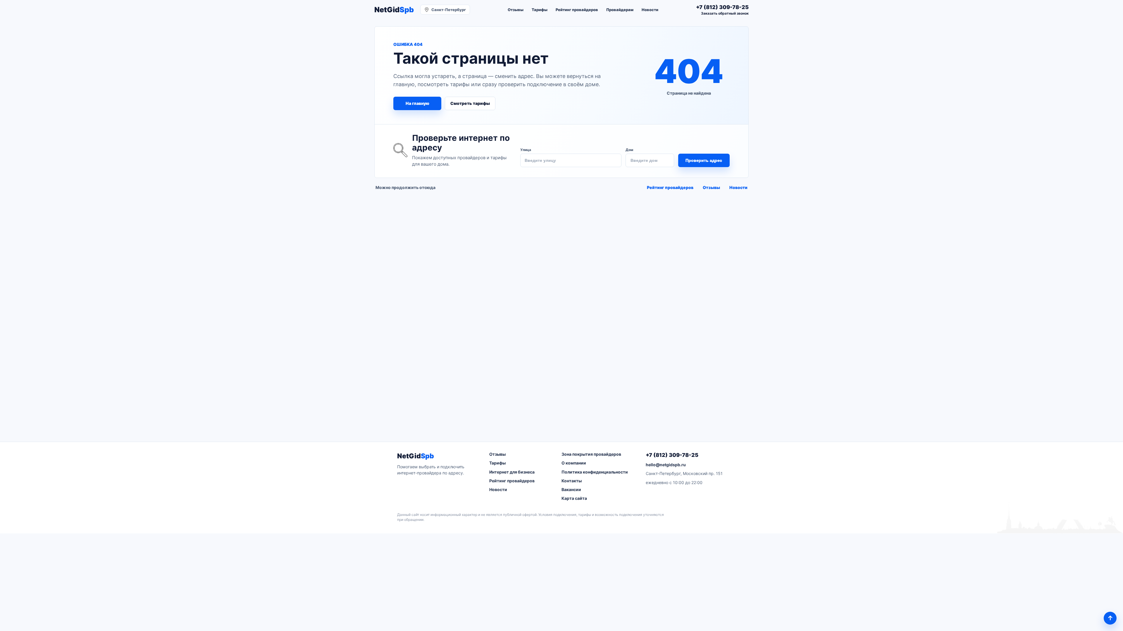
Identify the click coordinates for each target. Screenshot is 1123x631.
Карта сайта (574, 498)
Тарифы (539, 9)
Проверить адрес (703, 160)
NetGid (394, 9)
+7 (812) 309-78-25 (672, 455)
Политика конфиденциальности (595, 471)
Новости (650, 9)
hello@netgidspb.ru (666, 464)
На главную (417, 103)
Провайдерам (619, 9)
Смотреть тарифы (470, 103)
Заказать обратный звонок (725, 13)
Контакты (572, 480)
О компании (574, 462)
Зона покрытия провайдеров (591, 454)
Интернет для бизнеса (512, 471)
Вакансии (571, 489)
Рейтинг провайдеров (577, 9)
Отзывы (515, 9)
